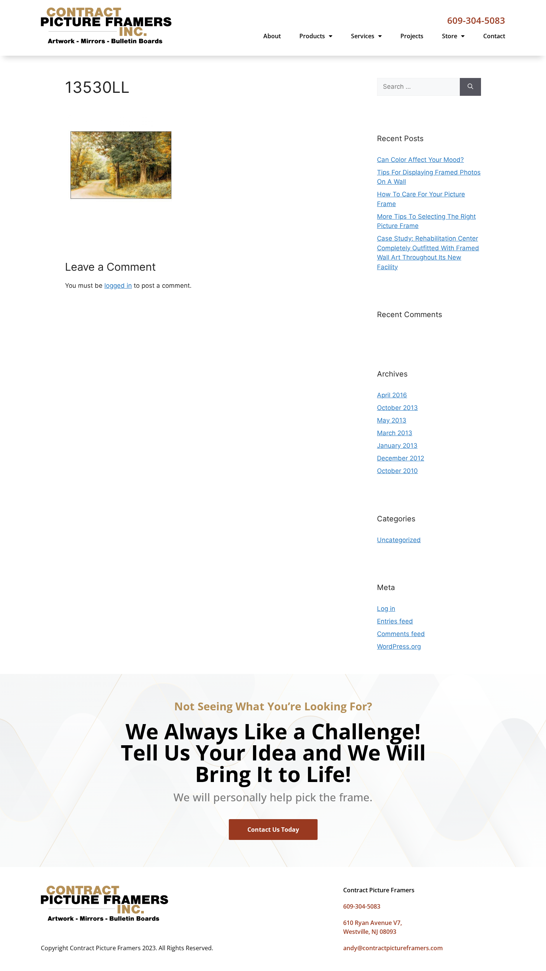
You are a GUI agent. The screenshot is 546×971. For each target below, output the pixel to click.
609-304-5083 (476, 20)
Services (362, 36)
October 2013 (397, 407)
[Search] (470, 87)
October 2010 (397, 471)
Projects (411, 36)
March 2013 (394, 433)
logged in (118, 285)
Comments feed (401, 634)
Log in (386, 608)
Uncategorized (399, 540)
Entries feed (395, 621)
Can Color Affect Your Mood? (420, 159)
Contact (494, 36)
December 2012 (400, 458)
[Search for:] (418, 87)
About (272, 36)
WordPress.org (399, 646)
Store (449, 36)
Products (312, 36)
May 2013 (391, 420)
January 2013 (397, 445)
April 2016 (392, 395)
